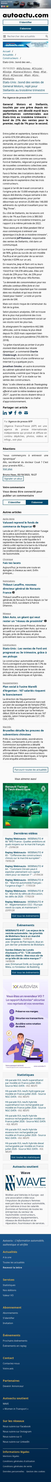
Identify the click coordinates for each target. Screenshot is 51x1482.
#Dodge (7, 71)
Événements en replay (14, 1345)
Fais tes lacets (12, 563)
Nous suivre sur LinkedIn (16, 1441)
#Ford (6, 75)
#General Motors (22, 71)
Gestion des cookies (35, 1471)
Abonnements (10, 1312)
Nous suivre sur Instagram (17, 1431)
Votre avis (8, 1368)
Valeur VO (8, 1295)
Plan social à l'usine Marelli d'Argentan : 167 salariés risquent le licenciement (24, 690)
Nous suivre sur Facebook (17, 1426)
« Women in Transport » (15, 1408)
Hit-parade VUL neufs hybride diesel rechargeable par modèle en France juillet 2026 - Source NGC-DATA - (24, 1147)
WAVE (6, 1403)
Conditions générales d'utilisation (19, 1461)
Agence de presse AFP (20, 421)
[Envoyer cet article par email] (26, 413)
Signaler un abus (13, 478)
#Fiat (43, 71)
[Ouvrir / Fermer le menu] (5, 36)
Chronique (8, 559)
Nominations (9, 581)
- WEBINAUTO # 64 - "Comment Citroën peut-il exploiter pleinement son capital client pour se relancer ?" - (24, 870)
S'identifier (25, 22)
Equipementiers (10, 683)
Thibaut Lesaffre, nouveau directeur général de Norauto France (21, 588)
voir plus (17, 439)
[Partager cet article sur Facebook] (15, 413)
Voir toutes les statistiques (25, 1157)
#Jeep (36, 71)
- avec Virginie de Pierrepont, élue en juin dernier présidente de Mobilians (24, 937)
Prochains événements (15, 1340)
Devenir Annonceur (13, 1386)
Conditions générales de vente (17, 1466)
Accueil (6, 51)
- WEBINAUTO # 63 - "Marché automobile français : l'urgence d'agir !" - (24, 882)
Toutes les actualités (14, 1262)
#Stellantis (8, 78)
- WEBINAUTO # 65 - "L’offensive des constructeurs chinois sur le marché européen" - (24, 857)
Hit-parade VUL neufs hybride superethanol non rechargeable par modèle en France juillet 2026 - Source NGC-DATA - (25, 1106)
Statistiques (9, 1285)
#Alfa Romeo (23, 68)
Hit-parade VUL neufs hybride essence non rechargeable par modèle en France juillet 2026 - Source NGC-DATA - (25, 1134)
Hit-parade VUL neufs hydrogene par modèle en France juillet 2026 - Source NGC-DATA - (25, 1093)
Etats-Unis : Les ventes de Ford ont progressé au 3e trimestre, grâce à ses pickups (25, 652)
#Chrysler (37, 68)
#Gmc (35, 75)
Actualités (8, 54)
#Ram (27, 75)
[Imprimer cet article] (20, 413)
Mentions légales (11, 1456)
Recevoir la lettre (12, 1267)
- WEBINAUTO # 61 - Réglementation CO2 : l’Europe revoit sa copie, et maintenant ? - (24, 906)
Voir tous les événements (25, 915)
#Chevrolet (17, 75)
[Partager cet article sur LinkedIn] (5, 413)
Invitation (8, 1323)
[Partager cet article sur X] (10, 413)
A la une (7, 1257)
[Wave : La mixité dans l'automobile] (25, 1182)
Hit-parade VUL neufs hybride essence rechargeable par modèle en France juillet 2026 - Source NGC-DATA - (25, 1120)
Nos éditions (9, 1290)
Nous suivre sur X (12, 1436)
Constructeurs (10, 58)
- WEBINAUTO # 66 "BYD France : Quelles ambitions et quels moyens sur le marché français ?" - (25, 843)
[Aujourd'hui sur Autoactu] (25, 15)
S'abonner (25, 28)
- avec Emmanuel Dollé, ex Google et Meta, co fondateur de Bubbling (24, 958)
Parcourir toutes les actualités (31, 769)
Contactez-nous (11, 1363)
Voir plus (7, 469)
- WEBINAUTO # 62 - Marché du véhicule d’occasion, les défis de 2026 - (24, 893)
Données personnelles (13, 1471)
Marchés (7, 726)
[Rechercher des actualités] (46, 36)
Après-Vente (8, 519)
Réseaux (7, 613)
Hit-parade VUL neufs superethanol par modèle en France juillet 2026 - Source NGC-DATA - (24, 1083)
